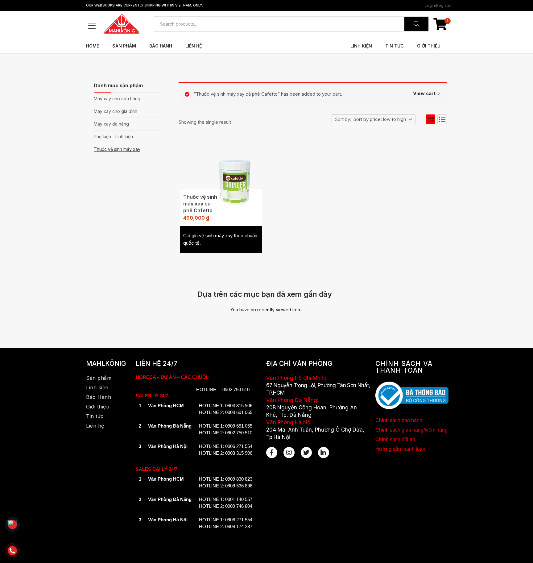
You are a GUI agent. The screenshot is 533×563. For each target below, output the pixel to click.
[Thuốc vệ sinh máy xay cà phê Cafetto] (235, 179)
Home (92, 45)
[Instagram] (289, 452)
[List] (442, 119)
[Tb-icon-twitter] (306, 452)
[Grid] (430, 119)
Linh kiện (361, 45)
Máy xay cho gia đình (115, 111)
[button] (440, 24)
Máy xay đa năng (111, 123)
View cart (424, 93)
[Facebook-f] (271, 452)
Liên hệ (193, 45)
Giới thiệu (428, 45)
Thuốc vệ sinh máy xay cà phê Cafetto (200, 203)
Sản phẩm (124, 45)
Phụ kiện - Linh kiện (113, 136)
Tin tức (394, 45)
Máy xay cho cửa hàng (117, 98)
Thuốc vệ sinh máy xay (117, 149)
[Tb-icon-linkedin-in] (323, 452)
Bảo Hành (160, 45)
